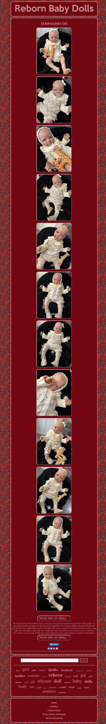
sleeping (79, 671)
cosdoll (62, 687)
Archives (54, 706)
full (83, 675)
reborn (55, 675)
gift (33, 681)
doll (57, 681)
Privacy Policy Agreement (54, 714)
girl (25, 669)
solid (39, 688)
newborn (49, 691)
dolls (88, 681)
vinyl (71, 687)
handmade (67, 670)
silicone (44, 681)
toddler (20, 676)
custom (89, 670)
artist (44, 677)
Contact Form (54, 710)
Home (54, 702)
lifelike (53, 670)
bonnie (42, 670)
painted (79, 688)
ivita (45, 688)
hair (32, 687)
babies (86, 688)
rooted (68, 676)
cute (34, 670)
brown (18, 682)
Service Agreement (54, 718)
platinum (62, 692)
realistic (34, 676)
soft (75, 676)
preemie (52, 687)
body (23, 686)
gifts (91, 676)
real (26, 682)
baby (77, 680)
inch (18, 671)
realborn (67, 682)
